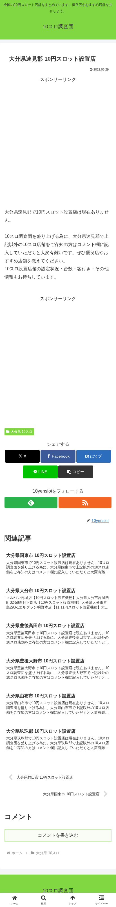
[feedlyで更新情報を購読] (31, 502)
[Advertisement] (58, 142)
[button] (75, 471)
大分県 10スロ (21, 432)
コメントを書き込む (58, 835)
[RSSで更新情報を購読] (85, 502)
